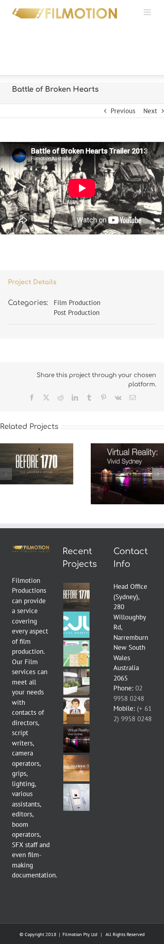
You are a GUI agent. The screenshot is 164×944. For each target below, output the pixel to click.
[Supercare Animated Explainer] (76, 710)
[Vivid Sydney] (76, 739)
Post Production (77, 312)
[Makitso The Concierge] (76, 797)
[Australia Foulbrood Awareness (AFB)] (76, 653)
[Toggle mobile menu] (148, 12)
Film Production (77, 302)
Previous (123, 110)
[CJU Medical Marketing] (76, 624)
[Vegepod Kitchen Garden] (76, 682)
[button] (6, 474)
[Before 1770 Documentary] (76, 596)
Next (150, 110)
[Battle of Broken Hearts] (76, 768)
